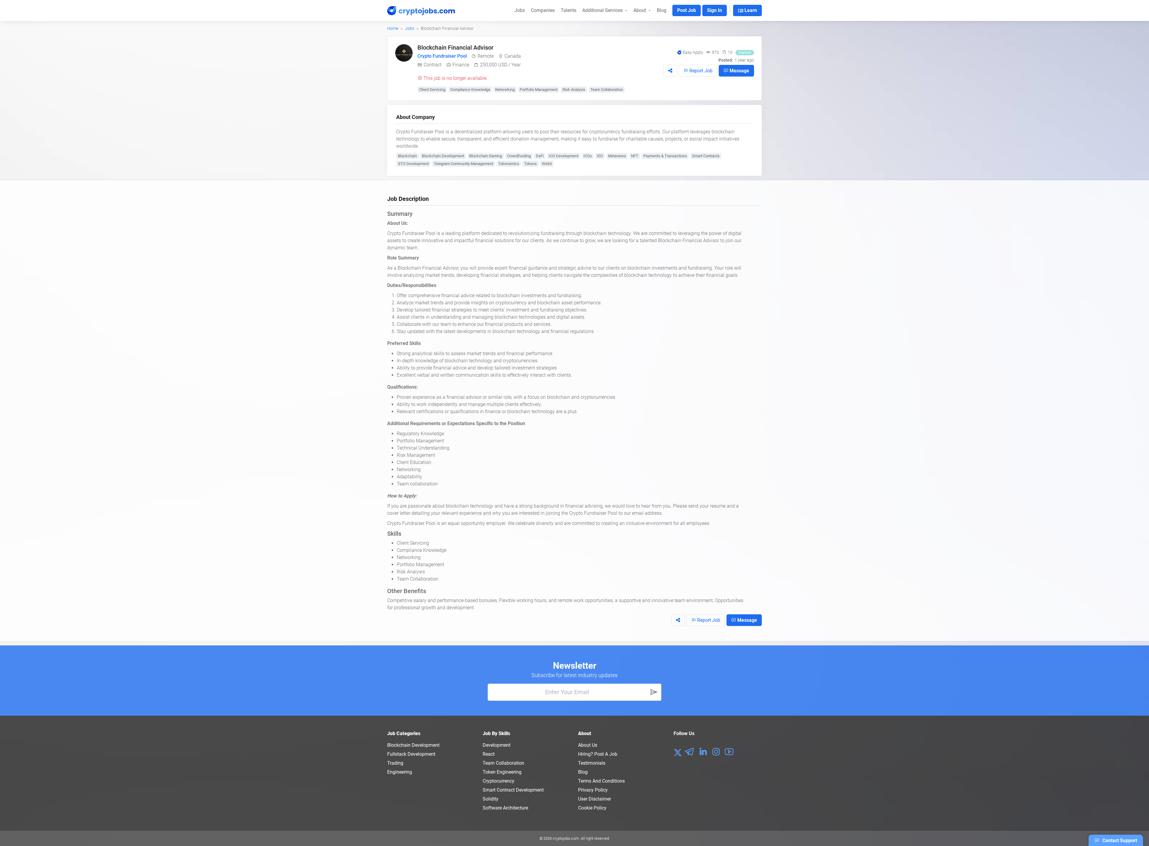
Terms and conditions (601, 781)
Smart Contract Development (513, 790)
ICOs (587, 156)
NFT (634, 156)
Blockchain (407, 156)
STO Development (413, 163)
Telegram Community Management (463, 163)
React (489, 754)
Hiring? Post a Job (597, 754)
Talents (568, 10)
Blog (661, 10)
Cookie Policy (592, 808)
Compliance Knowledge (470, 89)
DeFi (540, 156)
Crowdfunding (519, 156)
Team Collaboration (606, 89)
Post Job (686, 10)
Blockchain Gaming (485, 156)
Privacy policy (593, 790)
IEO (600, 156)
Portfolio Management (538, 89)
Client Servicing (432, 89)
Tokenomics (508, 163)
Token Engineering (502, 772)
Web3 (547, 163)
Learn (747, 10)
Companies (543, 10)
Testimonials (591, 763)
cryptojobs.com (566, 838)
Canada (512, 56)
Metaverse (617, 156)
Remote (486, 56)
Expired (745, 53)
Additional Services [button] (603, 10)
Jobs (519, 10)
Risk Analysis (574, 89)
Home (392, 28)
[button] (670, 71)
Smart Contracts (706, 156)
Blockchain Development (443, 156)
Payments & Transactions (665, 156)
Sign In (714, 10)
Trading (395, 763)
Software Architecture (505, 808)
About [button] (640, 10)
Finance (460, 65)
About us (587, 745)
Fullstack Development (411, 754)
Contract (433, 65)
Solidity (490, 799)
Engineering (399, 772)
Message (738, 71)
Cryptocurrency (498, 781)
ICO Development (563, 156)
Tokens (530, 163)
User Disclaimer (594, 799)
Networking (505, 89)
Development (496, 745)
